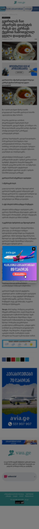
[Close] (34, 249)
